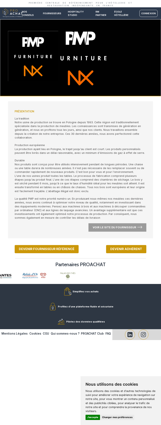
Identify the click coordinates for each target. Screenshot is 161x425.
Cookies (35, 333)
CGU (46, 333)
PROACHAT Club (92, 333)
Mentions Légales (14, 333)
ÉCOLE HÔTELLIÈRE (121, 13)
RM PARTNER (101, 13)
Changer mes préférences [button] (117, 417)
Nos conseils (28, 13)
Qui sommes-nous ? (65, 333)
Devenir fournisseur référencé (46, 249)
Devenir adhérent (126, 249)
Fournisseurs (52, 13)
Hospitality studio (76, 13)
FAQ (108, 333)
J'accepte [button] (92, 417)
